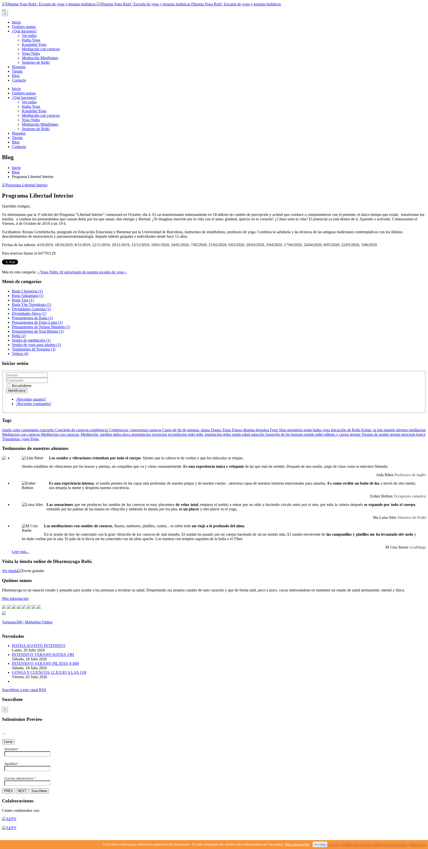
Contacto (19, 80)
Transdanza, (12, 439)
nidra (117, 434)
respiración (214, 434)
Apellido (11, 764)
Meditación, (90, 434)
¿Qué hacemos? (24, 31)
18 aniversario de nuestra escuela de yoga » (93, 272)
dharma (249, 430)
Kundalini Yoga (34, 44)
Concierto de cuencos (72, 430)
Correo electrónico (20, 778)
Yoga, (34, 439)
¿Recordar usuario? (31, 399)
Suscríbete (39, 791)
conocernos (139, 430)
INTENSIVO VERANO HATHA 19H (43, 654)
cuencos (155, 430)
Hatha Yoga (31, 40)
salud (246, 434)
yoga (26, 439)
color (16, 430)
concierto (47, 430)
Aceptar (320, 844)
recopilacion (178, 434)
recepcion (160, 434)
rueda (237, 434)
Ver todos (29, 35)
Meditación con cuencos (41, 49)
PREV (8, 791)
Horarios (19, 67)
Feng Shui (278, 430)
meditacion (417, 430)
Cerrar (8, 742)
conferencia (99, 430)
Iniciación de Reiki (346, 430)
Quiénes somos (24, 27)
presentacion (141, 434)
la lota (378, 430)
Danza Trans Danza (227, 430)
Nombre (11, 749)
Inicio (16, 22)
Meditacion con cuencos (21, 434)
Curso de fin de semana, (181, 430)
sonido (310, 434)
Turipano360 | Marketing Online (27, 622)
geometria (295, 430)
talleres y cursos (337, 434)
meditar (106, 434)
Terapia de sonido (375, 434)
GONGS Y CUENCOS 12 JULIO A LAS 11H (49, 672)
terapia (355, 434)
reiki (192, 434)
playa (126, 434)
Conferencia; (119, 430)
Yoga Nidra (31, 53)
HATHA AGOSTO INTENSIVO (38, 646)
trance (421, 434)
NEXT (22, 791)
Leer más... (20, 552)
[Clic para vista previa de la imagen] (25, 185)
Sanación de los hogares (285, 434)
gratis (308, 430)
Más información (297, 844)
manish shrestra (396, 430)
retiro (227, 434)
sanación (258, 434)
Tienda (17, 71)
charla (7, 430)
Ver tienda (10, 571)
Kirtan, (367, 430)
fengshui (263, 430)
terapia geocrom (403, 434)
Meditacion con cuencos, (61, 434)
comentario (30, 430)
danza (206, 430)
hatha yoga (322, 430)
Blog (16, 76)
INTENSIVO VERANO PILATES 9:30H (45, 663)
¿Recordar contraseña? (33, 404)
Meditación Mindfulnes (40, 58)
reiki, (200, 434)
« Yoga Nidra (48, 272)
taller (320, 434)
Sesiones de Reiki (36, 62)
